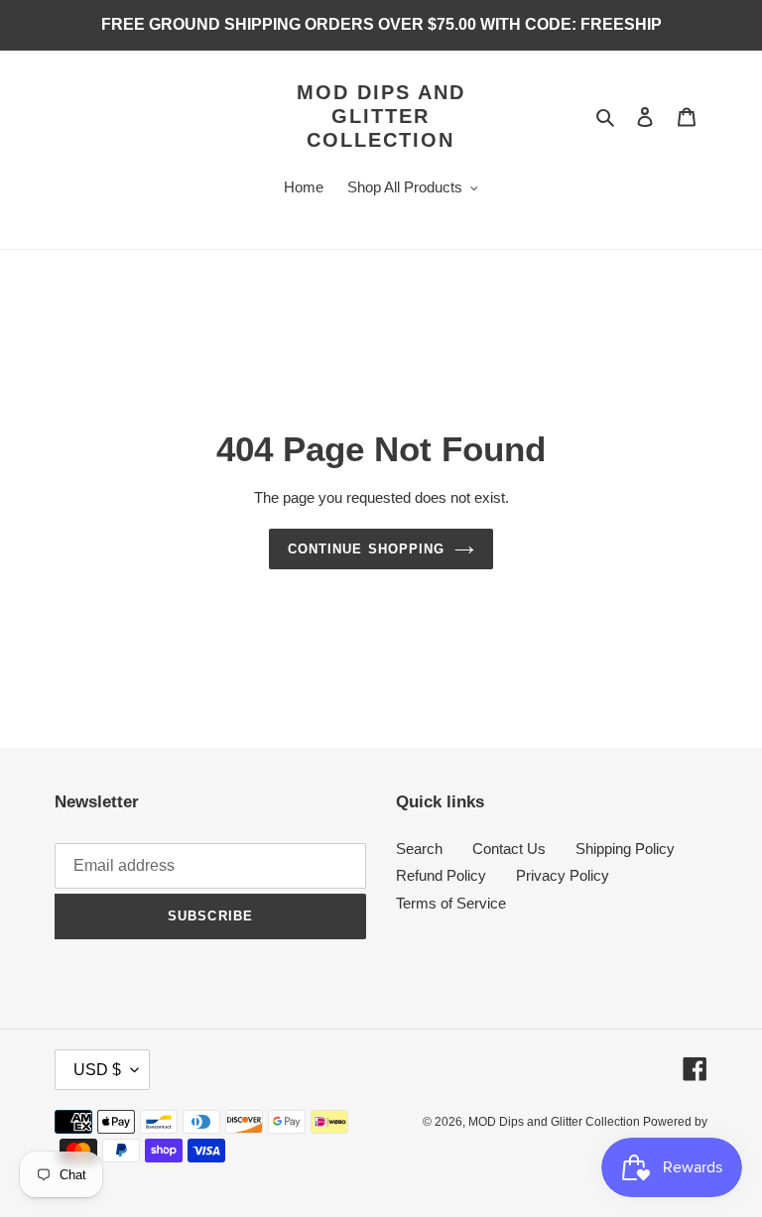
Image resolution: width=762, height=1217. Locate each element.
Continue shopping (366, 549)
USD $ (97, 1069)
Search (419, 848)
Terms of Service (451, 903)
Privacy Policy (562, 875)
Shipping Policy (625, 848)
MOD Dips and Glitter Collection (381, 116)
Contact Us (509, 848)
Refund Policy (441, 875)
